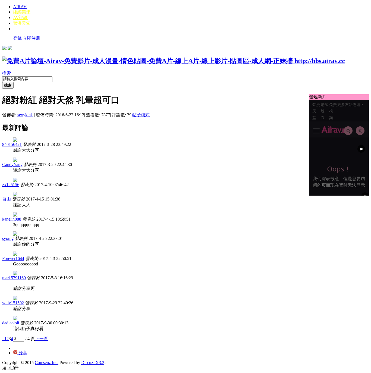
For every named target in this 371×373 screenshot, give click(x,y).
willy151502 (13, 302)
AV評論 (20, 17)
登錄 (17, 38)
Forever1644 (13, 258)
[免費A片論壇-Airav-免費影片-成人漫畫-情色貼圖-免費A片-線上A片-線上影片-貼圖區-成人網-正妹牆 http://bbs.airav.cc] (173, 60)
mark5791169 (14, 277)
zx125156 (10, 184)
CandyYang (12, 164)
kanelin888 (11, 219)
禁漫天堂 (21, 23)
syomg (8, 238)
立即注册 (31, 38)
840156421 (12, 144)
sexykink (25, 114)
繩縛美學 (21, 12)
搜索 (6, 73)
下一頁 (41, 338)
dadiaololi (10, 323)
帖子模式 (141, 114)
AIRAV (20, 6)
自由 (6, 199)
